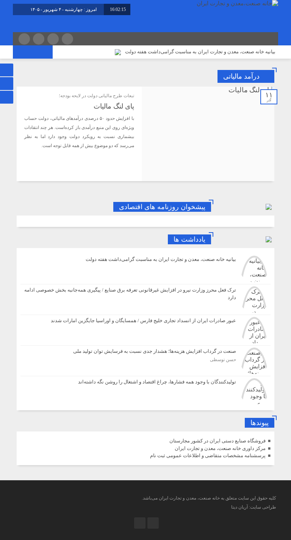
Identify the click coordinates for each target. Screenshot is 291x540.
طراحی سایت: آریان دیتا (253, 507)
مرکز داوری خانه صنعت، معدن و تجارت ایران (220, 448)
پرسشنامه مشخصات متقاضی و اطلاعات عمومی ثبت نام (208, 455)
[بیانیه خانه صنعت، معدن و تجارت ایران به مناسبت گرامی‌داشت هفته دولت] (145, 269)
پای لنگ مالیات (114, 106)
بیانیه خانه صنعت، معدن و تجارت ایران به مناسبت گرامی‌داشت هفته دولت (200, 51)
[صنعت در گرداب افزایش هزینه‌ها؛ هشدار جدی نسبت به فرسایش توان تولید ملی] (145, 361)
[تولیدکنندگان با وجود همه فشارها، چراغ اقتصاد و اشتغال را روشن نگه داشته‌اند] (145, 390)
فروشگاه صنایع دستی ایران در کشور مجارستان (217, 441)
